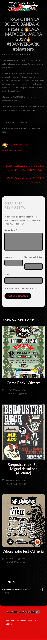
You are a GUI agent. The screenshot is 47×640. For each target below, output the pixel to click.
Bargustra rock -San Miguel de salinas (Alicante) (23, 469)
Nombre (8, 257)
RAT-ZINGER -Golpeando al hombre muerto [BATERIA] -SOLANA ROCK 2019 (23, 170)
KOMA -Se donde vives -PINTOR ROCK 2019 (23, 180)
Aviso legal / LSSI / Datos (16, 620)
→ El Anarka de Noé (11, 151)
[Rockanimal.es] (22, 11)
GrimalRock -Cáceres (23, 383)
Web (6, 275)
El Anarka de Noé (20, 145)
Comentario (10, 230)
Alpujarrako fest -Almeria (23, 551)
